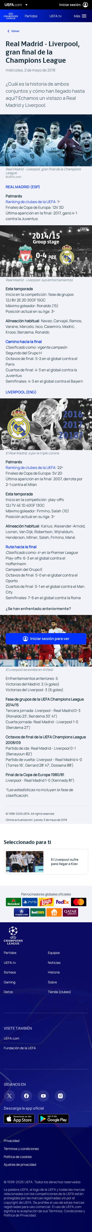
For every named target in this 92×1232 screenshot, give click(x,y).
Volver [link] (15, 31)
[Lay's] (46, 902)
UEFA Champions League (11, 16)
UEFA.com (11, 1038)
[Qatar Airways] (70, 912)
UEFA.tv (10, 962)
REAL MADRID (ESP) (23, 186)
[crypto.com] (21, 912)
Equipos (54, 952)
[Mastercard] (78, 902)
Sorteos (10, 972)
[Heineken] (13, 902)
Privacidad (11, 1140)
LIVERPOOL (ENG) (21, 392)
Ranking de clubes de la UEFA (30, 201)
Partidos (10, 952)
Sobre (52, 982)
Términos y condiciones (21, 1148)
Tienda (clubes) (59, 992)
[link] (31, 15)
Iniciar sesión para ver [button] (49, 638)
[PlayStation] (30, 902)
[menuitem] (33, 15)
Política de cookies (18, 1156)
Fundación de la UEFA (20, 1048)
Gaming (9, 982)
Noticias (54, 962)
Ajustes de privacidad (20, 1164)
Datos (8, 992)
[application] (46, 251)
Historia (54, 972)
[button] (79, 15)
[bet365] (38, 912)
